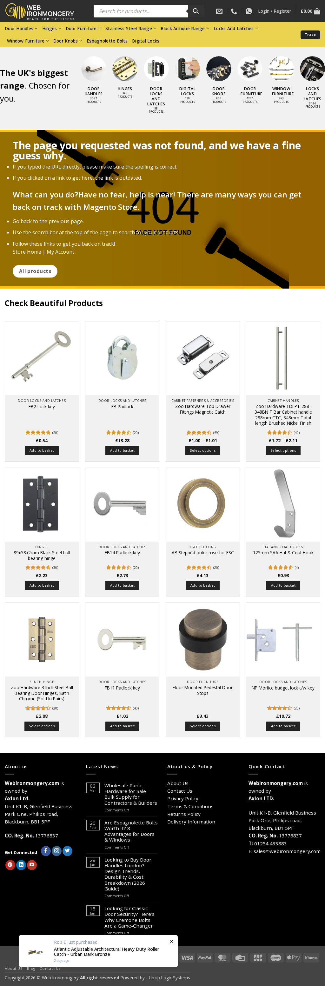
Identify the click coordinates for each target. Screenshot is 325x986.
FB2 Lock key (42, 407)
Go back (22, 221)
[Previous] (74, 78)
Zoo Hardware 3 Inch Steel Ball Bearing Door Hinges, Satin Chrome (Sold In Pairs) (42, 693)
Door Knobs (65, 41)
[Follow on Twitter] (67, 851)
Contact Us (179, 791)
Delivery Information (191, 821)
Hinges (49, 28)
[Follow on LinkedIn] (21, 865)
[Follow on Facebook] (46, 851)
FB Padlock (122, 407)
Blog (31, 968)
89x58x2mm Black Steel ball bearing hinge (42, 555)
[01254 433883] (235, 11)
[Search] (196, 11)
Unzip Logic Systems (169, 978)
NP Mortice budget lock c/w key (283, 688)
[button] (274, 11)
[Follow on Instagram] (57, 851)
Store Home (27, 251)
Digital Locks (146, 41)
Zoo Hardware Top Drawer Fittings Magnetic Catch (202, 409)
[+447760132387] (250, 11)
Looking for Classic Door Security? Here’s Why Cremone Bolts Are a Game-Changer (129, 917)
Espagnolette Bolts (107, 41)
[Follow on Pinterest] (10, 865)
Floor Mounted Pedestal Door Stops (203, 690)
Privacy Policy (182, 798)
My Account (60, 251)
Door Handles (19, 28)
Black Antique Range (183, 28)
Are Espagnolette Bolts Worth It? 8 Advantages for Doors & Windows (131, 831)
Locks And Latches (234, 28)
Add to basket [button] (42, 450)
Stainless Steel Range (128, 28)
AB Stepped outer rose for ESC (203, 553)
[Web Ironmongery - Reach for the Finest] (44, 11)
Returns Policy (184, 814)
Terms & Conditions (190, 806)
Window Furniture (25, 41)
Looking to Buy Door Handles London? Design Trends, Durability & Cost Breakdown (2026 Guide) (127, 874)
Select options (203, 450)
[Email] (220, 11)
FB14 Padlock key (122, 553)
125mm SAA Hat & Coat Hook (283, 553)
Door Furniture (81, 28)
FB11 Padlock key (122, 688)
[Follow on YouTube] (32, 865)
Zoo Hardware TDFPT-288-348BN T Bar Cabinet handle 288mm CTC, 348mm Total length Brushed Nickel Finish (283, 414)
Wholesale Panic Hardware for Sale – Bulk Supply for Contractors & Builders (130, 794)
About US (14, 968)
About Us (178, 783)
